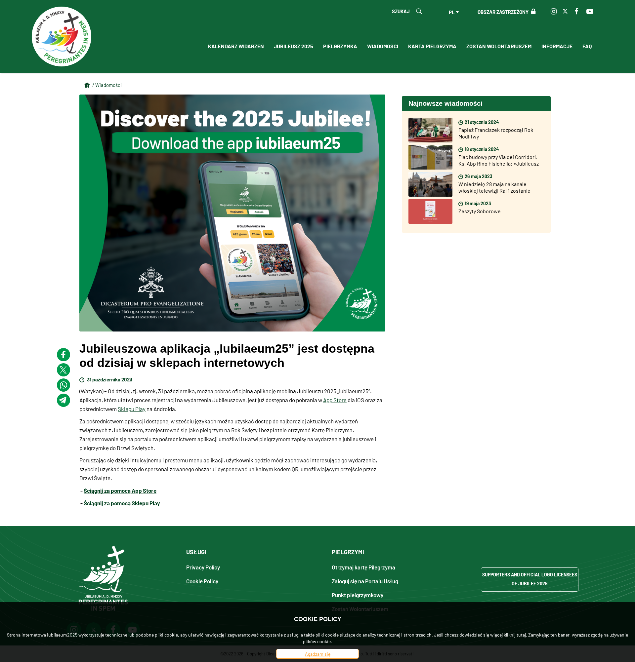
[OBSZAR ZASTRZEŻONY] (532, 11)
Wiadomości (382, 46)
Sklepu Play (132, 408)
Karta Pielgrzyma (432, 46)
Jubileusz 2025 (293, 46)
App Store (335, 400)
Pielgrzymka (340, 46)
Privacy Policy (203, 567)
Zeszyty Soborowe (479, 211)
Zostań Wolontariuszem (498, 46)
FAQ (587, 46)
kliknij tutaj (515, 635)
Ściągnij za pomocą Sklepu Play (122, 503)
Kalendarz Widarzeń (236, 46)
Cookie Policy (202, 581)
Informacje (556, 46)
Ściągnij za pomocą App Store (120, 490)
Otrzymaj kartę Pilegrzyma (363, 567)
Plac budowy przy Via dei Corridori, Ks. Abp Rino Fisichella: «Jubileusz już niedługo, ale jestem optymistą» (499, 163)
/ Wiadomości (107, 85)
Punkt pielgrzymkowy (357, 595)
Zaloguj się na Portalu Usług (365, 581)
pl (452, 12)
